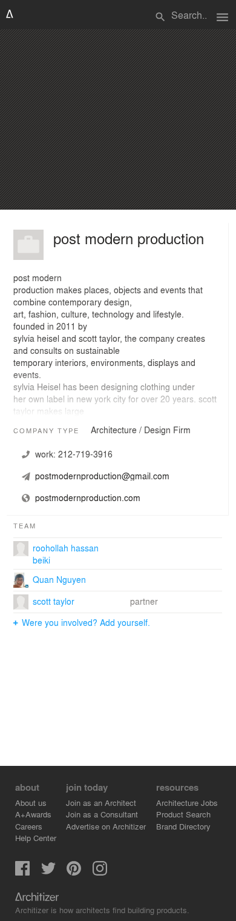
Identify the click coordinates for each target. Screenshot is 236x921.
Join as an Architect (101, 802)
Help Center (35, 837)
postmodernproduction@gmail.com (102, 476)
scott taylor (53, 601)
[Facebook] (22, 872)
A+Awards (33, 814)
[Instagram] (100, 872)
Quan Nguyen (59, 579)
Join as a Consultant (102, 814)
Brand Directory (183, 826)
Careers (28, 826)
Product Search (183, 814)
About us (31, 802)
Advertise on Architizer (106, 826)
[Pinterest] (74, 872)
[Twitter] (48, 872)
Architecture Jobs (187, 802)
